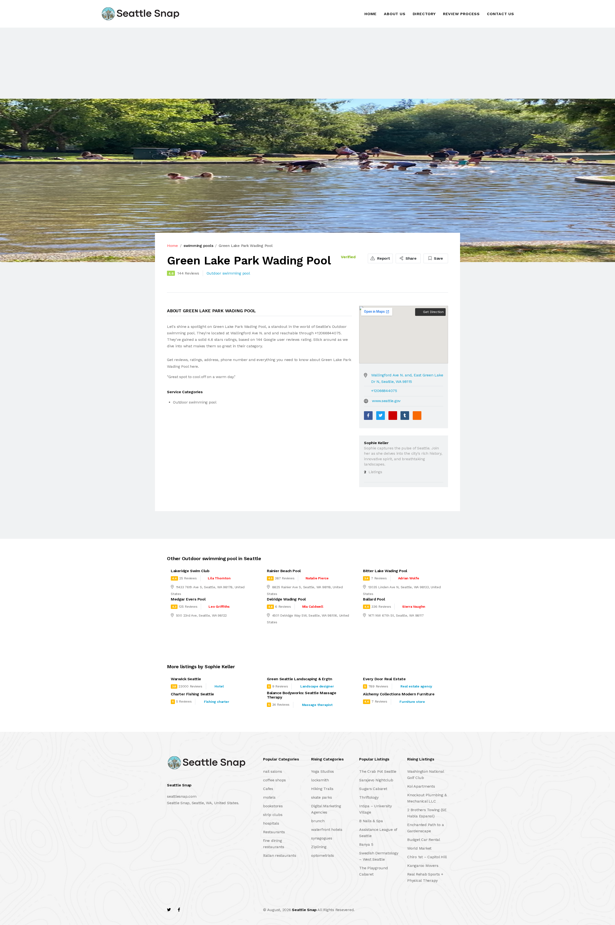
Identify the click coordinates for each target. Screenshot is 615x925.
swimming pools (198, 245)
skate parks (321, 797)
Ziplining (318, 847)
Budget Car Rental (423, 839)
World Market (419, 848)
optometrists (322, 855)
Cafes (268, 788)
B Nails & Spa (371, 821)
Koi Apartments (421, 786)
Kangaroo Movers (422, 865)
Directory (424, 14)
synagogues (321, 838)
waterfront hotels (326, 829)
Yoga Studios (322, 771)
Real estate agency (416, 686)
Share (410, 258)
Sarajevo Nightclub (376, 780)
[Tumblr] (404, 415)
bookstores (273, 806)
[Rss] (210, 909)
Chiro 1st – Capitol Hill (427, 857)
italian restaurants (279, 855)
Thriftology (368, 797)
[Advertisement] (144, 63)
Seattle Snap (304, 909)
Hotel (219, 686)
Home (370, 14)
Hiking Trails (322, 788)
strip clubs (272, 814)
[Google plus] (392, 415)
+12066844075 (384, 390)
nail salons (272, 771)
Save (438, 258)
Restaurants (274, 832)
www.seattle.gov (386, 400)
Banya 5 (366, 844)
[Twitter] (380, 415)
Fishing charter (216, 702)
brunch (318, 821)
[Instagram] (200, 909)
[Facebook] (368, 415)
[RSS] (417, 415)
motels (269, 797)
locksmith (320, 780)
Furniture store (412, 702)
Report (383, 258)
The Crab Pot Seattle (377, 771)
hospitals (271, 823)
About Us (394, 14)
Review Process (461, 14)
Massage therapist (317, 705)
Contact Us (500, 14)
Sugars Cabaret (373, 788)
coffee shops (274, 780)
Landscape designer (317, 686)
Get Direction (433, 312)
